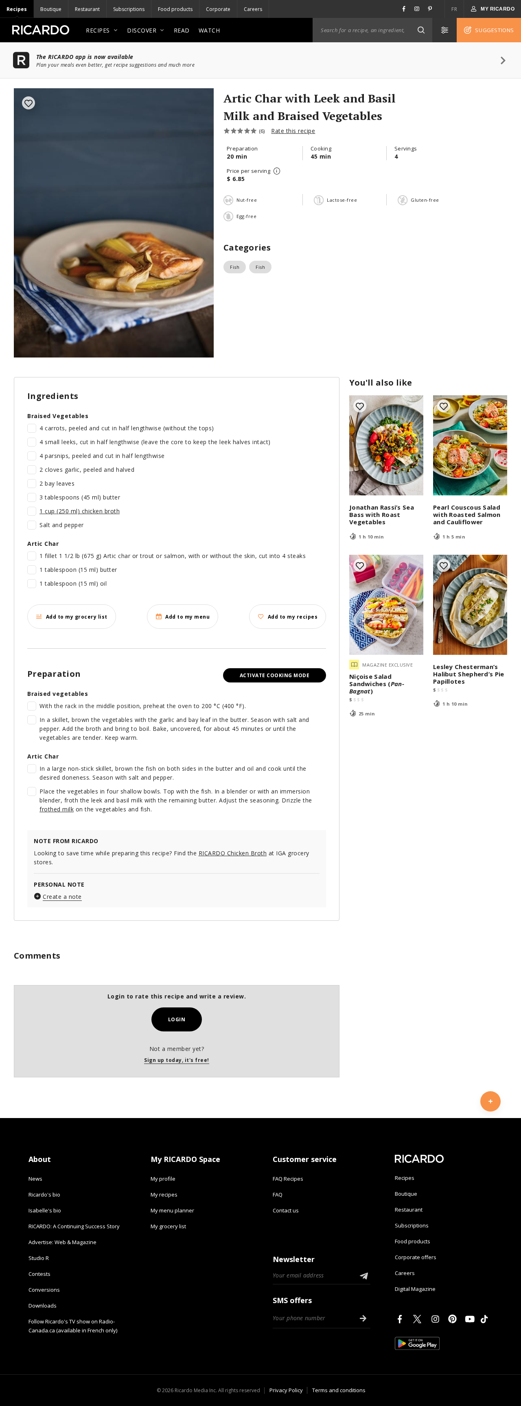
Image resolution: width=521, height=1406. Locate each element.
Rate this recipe (293, 131)
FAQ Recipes (288, 1178)
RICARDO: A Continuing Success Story (74, 1226)
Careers (253, 9)
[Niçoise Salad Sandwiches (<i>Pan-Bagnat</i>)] (386, 605)
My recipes (164, 1194)
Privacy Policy (286, 1390)
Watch (209, 30)
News (35, 1178)
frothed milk (56, 809)
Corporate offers (415, 1257)
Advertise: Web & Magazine (62, 1242)
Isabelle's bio (44, 1210)
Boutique (50, 9)
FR (454, 9)
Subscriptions (128, 9)
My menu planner (172, 1210)
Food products (175, 9)
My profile (163, 1178)
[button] (421, 30)
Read (182, 30)
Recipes (17, 9)
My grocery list (168, 1226)
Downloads (42, 1305)
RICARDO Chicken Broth (233, 853)
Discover (141, 30)
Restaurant (87, 9)
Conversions (44, 1289)
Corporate (218, 9)
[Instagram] (436, 1319)
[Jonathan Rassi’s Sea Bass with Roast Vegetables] (386, 445)
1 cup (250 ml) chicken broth (79, 511)
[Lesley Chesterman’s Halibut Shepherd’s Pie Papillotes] (470, 605)
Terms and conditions (339, 1390)
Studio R (38, 1258)
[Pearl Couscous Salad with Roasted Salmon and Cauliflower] (470, 445)
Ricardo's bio (44, 1194)
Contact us (286, 1210)
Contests (39, 1273)
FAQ (277, 1194)
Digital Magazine (415, 1289)
